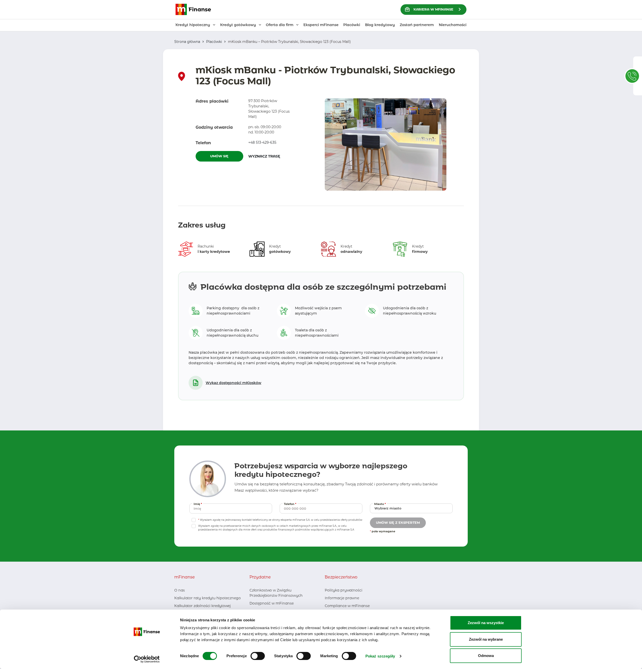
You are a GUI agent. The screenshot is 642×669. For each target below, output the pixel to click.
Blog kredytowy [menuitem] (380, 25)
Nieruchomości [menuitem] (452, 25)
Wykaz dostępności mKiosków (233, 383)
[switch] (258, 656)
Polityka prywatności (343, 590)
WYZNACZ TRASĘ (272, 156)
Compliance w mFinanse (347, 606)
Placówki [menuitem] (351, 25)
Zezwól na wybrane (486, 639)
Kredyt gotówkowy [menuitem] (238, 25)
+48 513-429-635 (262, 142)
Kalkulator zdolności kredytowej (202, 606)
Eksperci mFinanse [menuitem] (321, 25)
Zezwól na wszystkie (486, 623)
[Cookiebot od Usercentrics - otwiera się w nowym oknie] (147, 659)
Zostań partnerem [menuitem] (417, 25)
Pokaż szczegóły (380, 656)
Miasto (380, 504)
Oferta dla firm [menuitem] (279, 25)
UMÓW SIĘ (219, 156)
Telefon (290, 504)
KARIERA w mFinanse (433, 9)
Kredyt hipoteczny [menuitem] (193, 25)
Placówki (214, 41)
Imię (198, 504)
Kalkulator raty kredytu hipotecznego (207, 598)
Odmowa (486, 655)
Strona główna (187, 41)
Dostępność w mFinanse (272, 603)
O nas (179, 590)
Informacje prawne (342, 598)
